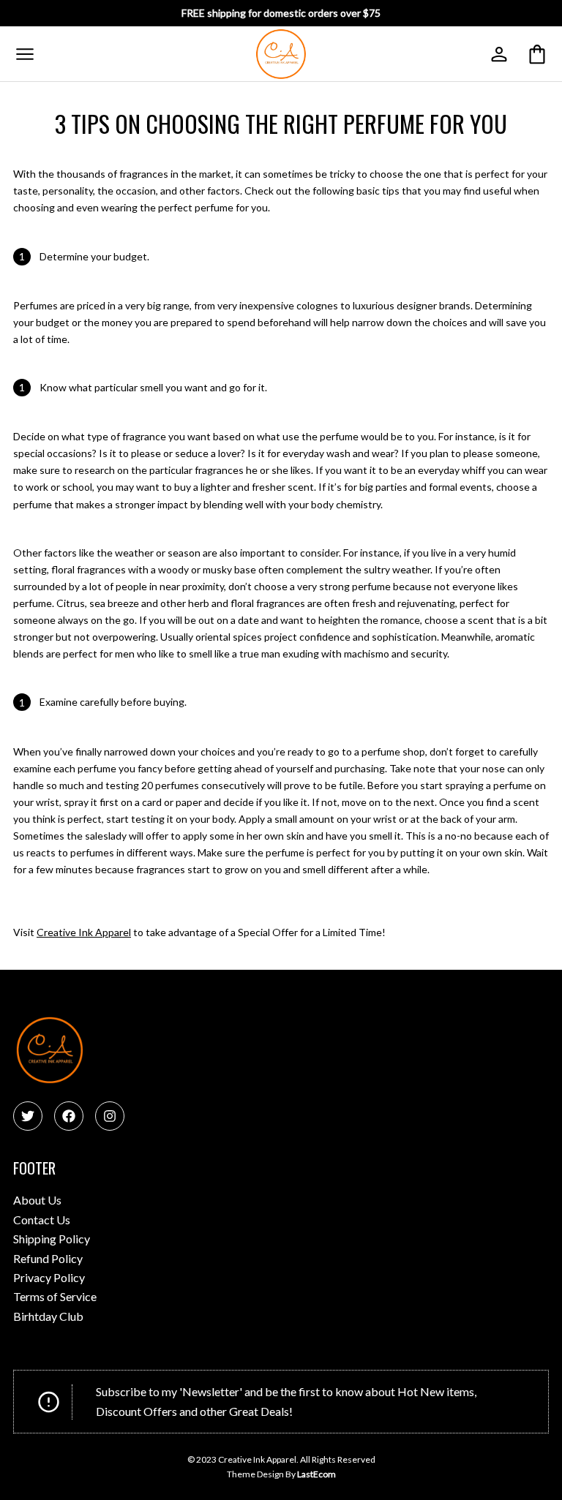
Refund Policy (48, 1258)
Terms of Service (55, 1296)
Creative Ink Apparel (84, 932)
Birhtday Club (48, 1316)
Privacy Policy (49, 1277)
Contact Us (41, 1219)
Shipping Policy (51, 1238)
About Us (37, 1200)
